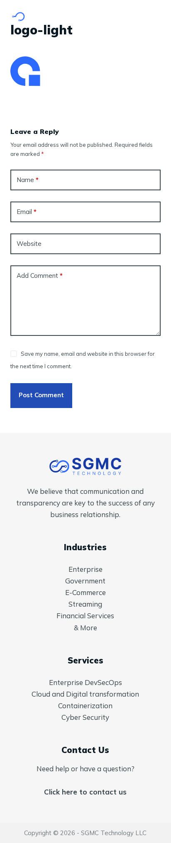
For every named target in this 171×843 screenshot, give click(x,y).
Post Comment (41, 395)
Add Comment (40, 275)
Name (28, 180)
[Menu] (157, 16)
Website (29, 244)
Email (27, 212)
